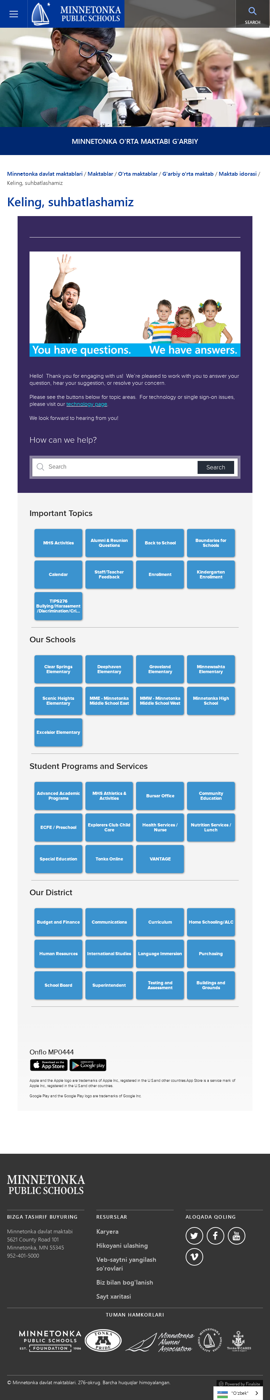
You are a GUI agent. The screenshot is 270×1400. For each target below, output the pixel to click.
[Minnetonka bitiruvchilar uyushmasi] (159, 1357)
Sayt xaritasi (113, 1296)
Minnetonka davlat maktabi (40, 1231)
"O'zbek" (240, 1393)
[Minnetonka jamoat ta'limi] (210, 1357)
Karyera (107, 1231)
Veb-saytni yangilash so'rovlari (126, 1264)
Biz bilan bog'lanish (124, 1282)
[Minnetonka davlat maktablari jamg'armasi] (50, 1357)
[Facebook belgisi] (215, 1236)
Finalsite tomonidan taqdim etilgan (240, 1383)
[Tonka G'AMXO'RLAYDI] (239, 1357)
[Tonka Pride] (103, 1357)
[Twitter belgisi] (194, 1236)
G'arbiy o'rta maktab (188, 173)
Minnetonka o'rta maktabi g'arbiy (135, 141)
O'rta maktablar (138, 173)
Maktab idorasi (238, 173)
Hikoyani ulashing (122, 1245)
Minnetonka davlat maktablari (68, 5)
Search (257, 22)
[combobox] (238, 1393)
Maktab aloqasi (46, 1184)
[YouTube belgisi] (236, 1236)
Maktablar (100, 173)
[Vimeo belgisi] (194, 1257)
